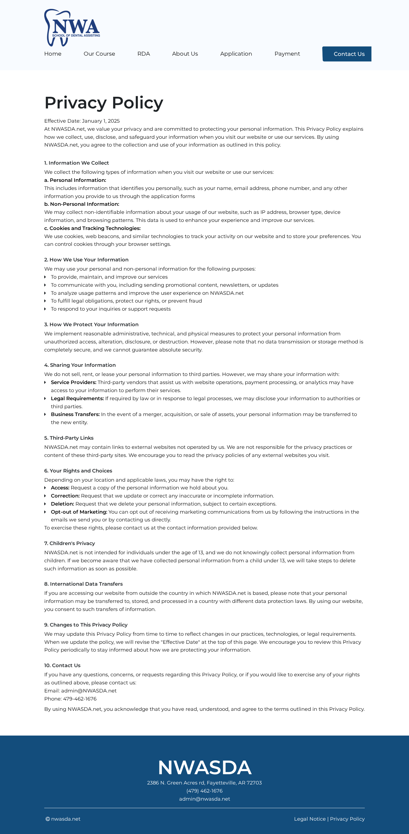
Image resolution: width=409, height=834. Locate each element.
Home (53, 53)
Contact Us (349, 54)
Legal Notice (310, 819)
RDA (143, 53)
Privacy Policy (347, 819)
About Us (185, 53)
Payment (287, 53)
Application (236, 53)
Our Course (99, 53)
